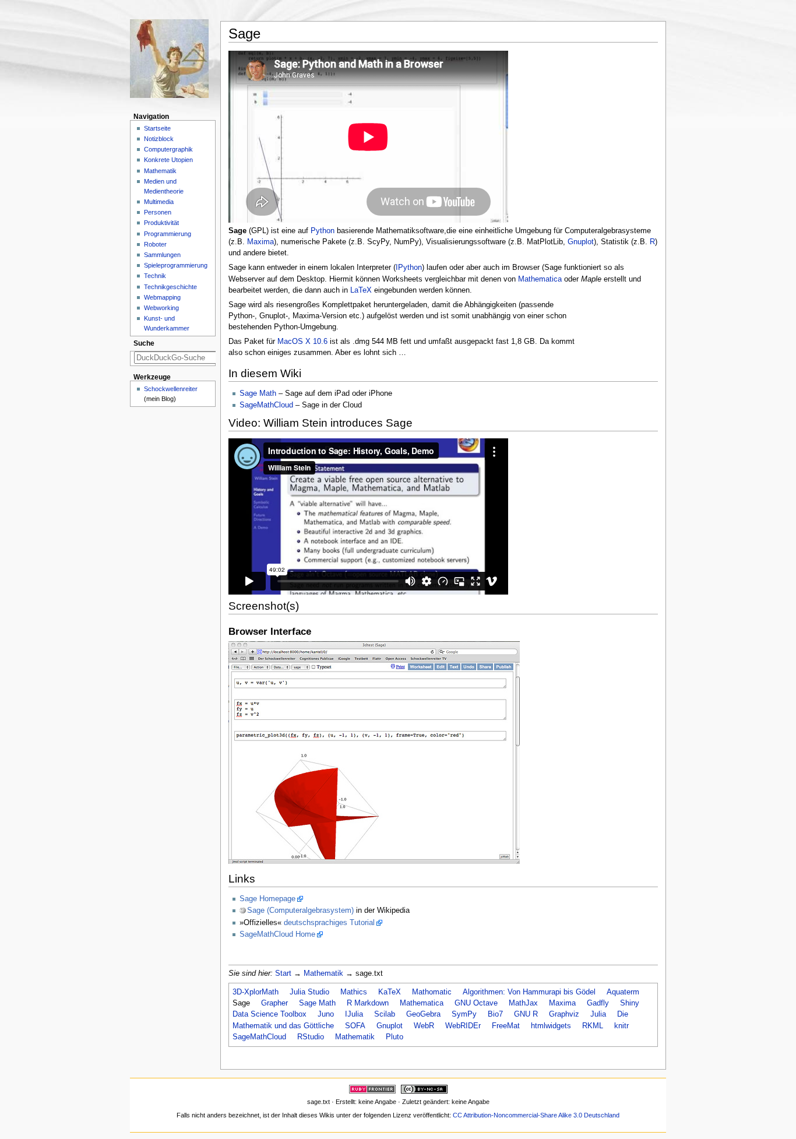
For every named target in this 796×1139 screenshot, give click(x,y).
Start (283, 973)
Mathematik (323, 973)
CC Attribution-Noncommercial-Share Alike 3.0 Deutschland (536, 1115)
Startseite (157, 128)
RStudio (310, 1037)
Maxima (260, 242)
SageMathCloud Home (277, 934)
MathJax (523, 1003)
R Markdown (368, 1003)
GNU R (526, 1014)
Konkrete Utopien (168, 159)
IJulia (354, 1014)
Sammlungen (162, 254)
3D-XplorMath (256, 992)
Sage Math (257, 393)
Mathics (353, 992)
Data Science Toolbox (270, 1014)
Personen (157, 212)
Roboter (155, 244)
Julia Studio (309, 992)
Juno (326, 1014)
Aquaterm (623, 992)
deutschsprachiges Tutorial (329, 923)
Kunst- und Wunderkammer (166, 323)
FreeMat (506, 1026)
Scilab (384, 1014)
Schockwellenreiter (171, 388)
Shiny (629, 1003)
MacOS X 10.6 (302, 342)
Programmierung (167, 233)
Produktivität (161, 222)
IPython (409, 267)
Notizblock (159, 138)
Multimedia (159, 201)
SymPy (464, 1014)
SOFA (355, 1026)
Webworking (161, 307)
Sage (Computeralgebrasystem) (300, 910)
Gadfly (598, 1003)
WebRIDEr (463, 1026)
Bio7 (495, 1014)
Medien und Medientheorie (164, 186)
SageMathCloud (266, 405)
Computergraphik (168, 149)
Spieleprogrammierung (175, 265)
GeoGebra (423, 1014)
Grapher (274, 1003)
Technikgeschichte (170, 286)
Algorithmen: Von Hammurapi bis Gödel (529, 992)
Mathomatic (432, 992)
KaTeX (389, 992)
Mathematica (540, 279)
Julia (598, 1014)
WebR (424, 1026)
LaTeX (361, 290)
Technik (155, 275)
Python (322, 231)
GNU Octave (476, 1003)
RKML (592, 1026)
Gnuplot (581, 242)
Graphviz (564, 1014)
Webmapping (162, 297)
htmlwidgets (551, 1026)
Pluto (394, 1037)
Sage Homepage (267, 899)
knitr (621, 1026)
